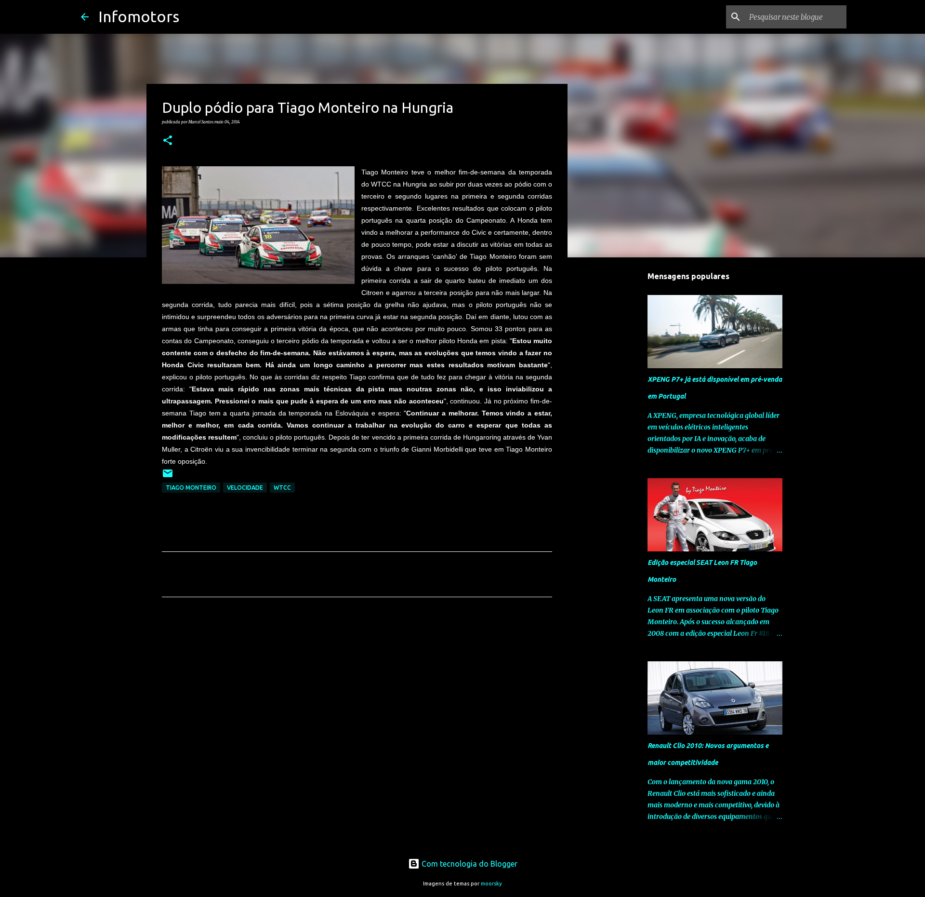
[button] (167, 140)
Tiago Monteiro (191, 487)
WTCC (282, 487)
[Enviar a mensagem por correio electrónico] (167, 477)
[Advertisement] (357, 694)
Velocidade (245, 487)
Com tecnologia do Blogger (468, 863)
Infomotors (138, 16)
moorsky (491, 883)
